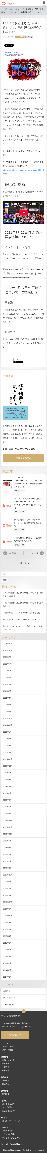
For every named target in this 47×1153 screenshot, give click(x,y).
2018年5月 (7, 861)
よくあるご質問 (8, 1104)
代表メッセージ (8, 1060)
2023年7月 (7, 657)
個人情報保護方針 (9, 1111)
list (18, 360)
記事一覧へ (23, 563)
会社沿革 (5, 1070)
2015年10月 (8, 916)
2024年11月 (7, 650)
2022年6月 (7, 671)
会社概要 (5, 1063)
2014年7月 (7, 970)
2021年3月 (7, 705)
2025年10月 (8, 644)
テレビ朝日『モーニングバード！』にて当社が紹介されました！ (28, 523)
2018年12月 (8, 820)
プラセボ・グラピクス (11, 1138)
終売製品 (5, 1084)
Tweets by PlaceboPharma (11, 1144)
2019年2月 (7, 807)
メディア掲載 (20, 37)
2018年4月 (7, 868)
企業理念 (5, 1067)
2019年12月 (8, 759)
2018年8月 (7, 848)
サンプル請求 (7, 1107)
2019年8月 (7, 780)
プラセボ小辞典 (8, 1134)
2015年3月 (7, 943)
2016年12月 (8, 902)
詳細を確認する (23, 458)
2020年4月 (7, 739)
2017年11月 (7, 875)
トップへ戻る (24, 1011)
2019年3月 (7, 800)
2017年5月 (7, 882)
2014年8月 (7, 963)
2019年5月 (7, 793)
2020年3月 (7, 746)
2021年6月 (7, 691)
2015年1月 (7, 956)
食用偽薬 (5, 1080)
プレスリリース (9, 998)
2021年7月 (7, 684)
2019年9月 (7, 773)
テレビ (29, 37)
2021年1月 (7, 712)
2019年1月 (7, 814)
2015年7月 (7, 929)
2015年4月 (7, 936)
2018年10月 (8, 834)
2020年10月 (8, 725)
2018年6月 (7, 854)
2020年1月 (7, 752)
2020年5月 (7, 732)
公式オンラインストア (11, 1121)
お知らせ (6, 991)
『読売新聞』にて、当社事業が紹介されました (21, 613)
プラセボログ (7, 1131)
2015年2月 (7, 950)
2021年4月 (7, 698)
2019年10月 (8, 766)
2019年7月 (7, 786)
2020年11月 (7, 718)
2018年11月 (7, 827)
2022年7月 (7, 664)
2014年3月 (7, 977)
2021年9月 (7, 678)
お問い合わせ (15, 1035)
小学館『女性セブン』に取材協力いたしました (21, 619)
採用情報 (5, 1094)
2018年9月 (7, 841)
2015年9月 (7, 922)
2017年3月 (7, 888)
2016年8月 (7, 909)
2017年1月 (7, 895)
